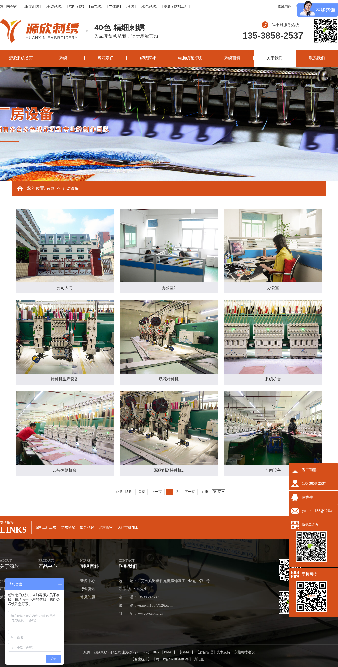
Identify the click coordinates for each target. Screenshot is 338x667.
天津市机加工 (128, 527)
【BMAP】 (168, 652)
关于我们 (275, 58)
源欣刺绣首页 (21, 58)
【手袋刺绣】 (54, 6)
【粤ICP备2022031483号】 (172, 659)
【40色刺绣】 (149, 6)
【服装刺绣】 (32, 6)
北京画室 (106, 527)
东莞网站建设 (244, 652)
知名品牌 (87, 527)
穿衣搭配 (68, 527)
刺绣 (63, 58)
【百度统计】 (141, 659)
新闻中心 (87, 581)
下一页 (190, 492)
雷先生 (307, 497)
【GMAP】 (186, 652)
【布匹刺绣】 (75, 6)
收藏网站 (284, 6)
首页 (50, 188)
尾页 (204, 492)
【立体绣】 (114, 6)
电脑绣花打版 (190, 58)
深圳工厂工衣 (45, 527)
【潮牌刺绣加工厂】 (176, 6)
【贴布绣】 (95, 6)
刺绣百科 (232, 58)
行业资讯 (87, 589)
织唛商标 (148, 58)
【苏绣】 (131, 6)
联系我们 (317, 58)
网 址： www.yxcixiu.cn (141, 613)
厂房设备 (71, 188)
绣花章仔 (106, 58)
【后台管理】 (206, 652)
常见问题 (87, 597)
